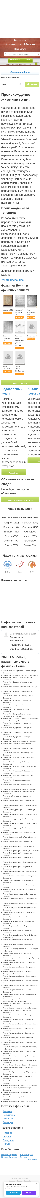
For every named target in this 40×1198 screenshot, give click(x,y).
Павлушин (8, 1140)
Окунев (7, 1136)
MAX (30, 1192)
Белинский (8, 1118)
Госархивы (22, 64)
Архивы (8, 64)
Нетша (6, 1143)
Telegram (14, 1192)
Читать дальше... (33, 1159)
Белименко (9, 1115)
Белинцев (8, 1122)
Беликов (7, 1111)
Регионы (15, 64)
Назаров (7, 1132)
